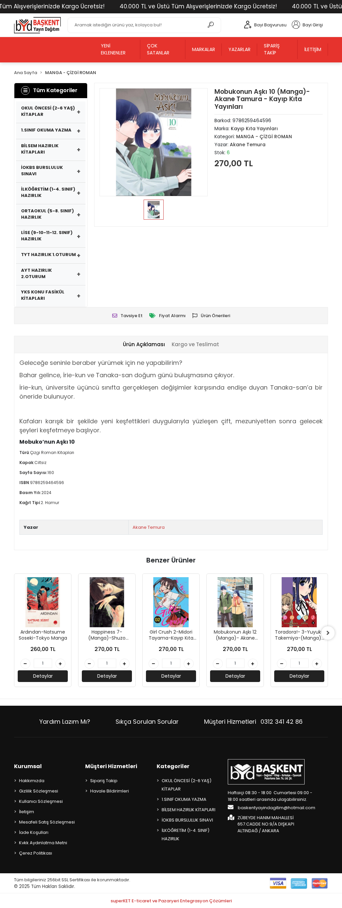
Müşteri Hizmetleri (253, 721)
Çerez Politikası (35, 853)
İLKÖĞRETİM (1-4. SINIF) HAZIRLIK (48, 192)
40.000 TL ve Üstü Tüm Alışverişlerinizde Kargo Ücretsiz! (198, 6)
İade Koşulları (33, 832)
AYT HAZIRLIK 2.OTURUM (36, 273)
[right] (328, 633)
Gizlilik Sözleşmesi (38, 791)
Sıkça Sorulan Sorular (147, 721)
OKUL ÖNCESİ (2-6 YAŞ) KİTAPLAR (48, 111)
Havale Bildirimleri (109, 791)
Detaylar (43, 676)
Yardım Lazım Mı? (64, 721)
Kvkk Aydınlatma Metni (43, 843)
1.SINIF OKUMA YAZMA (46, 130)
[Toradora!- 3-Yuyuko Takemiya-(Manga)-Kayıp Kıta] (299, 602)
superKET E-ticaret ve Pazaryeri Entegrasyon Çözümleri (171, 901)
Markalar (203, 49)
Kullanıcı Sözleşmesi (41, 801)
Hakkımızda (31, 780)
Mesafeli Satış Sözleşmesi (47, 822)
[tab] (144, 344)
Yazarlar (239, 49)
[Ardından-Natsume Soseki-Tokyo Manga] (43, 602)
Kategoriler (173, 766)
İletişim (312, 49)
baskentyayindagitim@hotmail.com (276, 808)
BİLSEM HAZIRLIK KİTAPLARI (39, 149)
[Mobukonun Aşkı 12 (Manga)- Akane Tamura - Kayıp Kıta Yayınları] (235, 602)
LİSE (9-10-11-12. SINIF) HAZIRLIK (46, 235)
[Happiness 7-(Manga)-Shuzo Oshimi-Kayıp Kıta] (107, 602)
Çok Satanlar (158, 49)
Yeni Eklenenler (113, 49)
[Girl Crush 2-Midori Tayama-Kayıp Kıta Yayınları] (171, 602)
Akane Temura (149, 527)
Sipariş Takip (272, 49)
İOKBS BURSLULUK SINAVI (42, 170)
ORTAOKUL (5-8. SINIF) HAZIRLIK (47, 214)
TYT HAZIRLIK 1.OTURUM (48, 254)
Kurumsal (28, 766)
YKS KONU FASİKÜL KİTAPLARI (42, 295)
